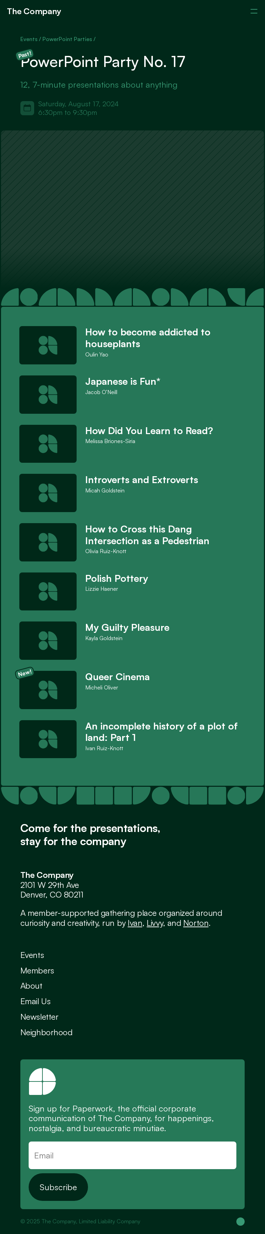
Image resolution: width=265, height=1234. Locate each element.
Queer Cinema (117, 676)
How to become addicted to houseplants (149, 338)
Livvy (155, 923)
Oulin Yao (96, 354)
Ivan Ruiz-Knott (104, 748)
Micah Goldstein (105, 490)
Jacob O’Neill (101, 392)
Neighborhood (46, 1032)
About (31, 985)
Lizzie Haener (101, 588)
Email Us (35, 1001)
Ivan (135, 923)
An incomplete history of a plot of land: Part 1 (163, 732)
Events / (31, 39)
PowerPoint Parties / (69, 39)
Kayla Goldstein (103, 638)
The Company (34, 11)
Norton (195, 923)
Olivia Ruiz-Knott (105, 551)
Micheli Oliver (101, 687)
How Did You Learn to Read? (149, 430)
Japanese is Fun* (122, 381)
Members (37, 970)
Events (32, 955)
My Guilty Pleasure (127, 627)
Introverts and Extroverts (141, 479)
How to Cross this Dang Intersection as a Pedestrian (147, 535)
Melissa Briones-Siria (110, 441)
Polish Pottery (116, 578)
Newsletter (39, 1016)
